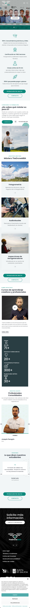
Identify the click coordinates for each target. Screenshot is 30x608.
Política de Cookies (7, 606)
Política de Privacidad (17, 606)
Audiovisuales (15, 221)
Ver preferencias (15, 603)
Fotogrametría (15, 185)
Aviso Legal (24, 606)
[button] (28, 579)
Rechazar (15, 599)
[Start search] (27, 3)
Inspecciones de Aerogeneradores (15, 257)
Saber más (5, 332)
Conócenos (15, 18)
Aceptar (15, 595)
